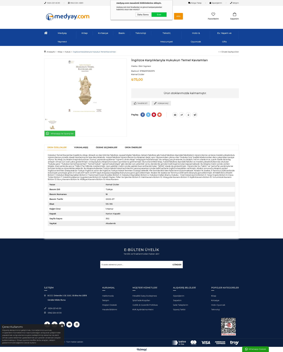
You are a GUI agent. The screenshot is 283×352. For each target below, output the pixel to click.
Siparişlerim (217, 3)
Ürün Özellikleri (56, 147)
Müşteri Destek (109, 305)
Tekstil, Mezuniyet (166, 37)
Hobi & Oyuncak (196, 37)
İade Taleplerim (180, 305)
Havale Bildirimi (109, 309)
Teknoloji (140, 33)
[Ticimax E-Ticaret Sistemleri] (141, 349)
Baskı (122, 33)
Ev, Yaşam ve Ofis (224, 37)
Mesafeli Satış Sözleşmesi (145, 296)
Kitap (85, 33)
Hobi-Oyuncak (218, 305)
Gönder (176, 264)
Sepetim (177, 300)
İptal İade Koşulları (141, 300)
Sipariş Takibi (179, 309)
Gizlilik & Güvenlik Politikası (145, 305)
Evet (159, 14)
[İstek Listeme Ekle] (175, 114)
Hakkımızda (108, 296)
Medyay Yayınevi (62, 37)
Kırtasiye (103, 33)
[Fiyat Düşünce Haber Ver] (188, 114)
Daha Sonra (143, 14)
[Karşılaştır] (181, 114)
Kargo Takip (196, 3)
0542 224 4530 (76, 3)
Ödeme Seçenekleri (106, 147)
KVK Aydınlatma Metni (143, 309)
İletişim (235, 3)
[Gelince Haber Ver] (195, 114)
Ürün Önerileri (133, 147)
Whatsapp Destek (257, 349)
